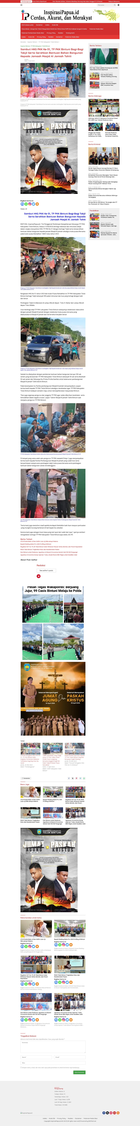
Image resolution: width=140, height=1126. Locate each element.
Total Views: (58, 1105)
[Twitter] (33, 204)
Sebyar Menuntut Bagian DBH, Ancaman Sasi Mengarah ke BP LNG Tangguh (69, 1)
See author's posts (46, 570)
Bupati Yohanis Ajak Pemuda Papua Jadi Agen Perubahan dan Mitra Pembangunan (109, 225)
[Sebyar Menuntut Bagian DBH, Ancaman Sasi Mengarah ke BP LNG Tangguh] (94, 84)
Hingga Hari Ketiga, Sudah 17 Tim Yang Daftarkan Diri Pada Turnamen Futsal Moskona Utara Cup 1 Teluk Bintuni (95, 134)
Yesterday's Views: (60, 1097)
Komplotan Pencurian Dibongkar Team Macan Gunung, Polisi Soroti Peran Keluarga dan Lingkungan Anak (103, 176)
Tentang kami (70, 33)
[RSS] (118, 1113)
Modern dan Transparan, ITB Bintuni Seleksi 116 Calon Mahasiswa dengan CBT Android (109, 216)
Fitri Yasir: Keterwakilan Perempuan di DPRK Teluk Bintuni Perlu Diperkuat (104, 69)
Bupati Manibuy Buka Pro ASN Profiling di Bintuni (35, 544)
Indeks (47, 25)
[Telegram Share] (80, 778)
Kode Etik (55, 25)
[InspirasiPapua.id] (70, 15)
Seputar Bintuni (25, 46)
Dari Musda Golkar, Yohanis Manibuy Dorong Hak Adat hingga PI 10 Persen (109, 75)
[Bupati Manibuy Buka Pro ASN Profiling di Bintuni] (53, 792)
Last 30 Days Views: (60, 1102)
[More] (37, 204)
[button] (115, 4)
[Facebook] (22, 204)
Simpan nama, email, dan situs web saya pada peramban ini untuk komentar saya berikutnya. (50, 1067)
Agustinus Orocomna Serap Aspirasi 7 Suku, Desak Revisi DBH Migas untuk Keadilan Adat (48, 555)
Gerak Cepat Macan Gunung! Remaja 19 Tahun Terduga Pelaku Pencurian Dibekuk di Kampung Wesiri (103, 169)
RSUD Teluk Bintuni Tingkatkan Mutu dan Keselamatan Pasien (39, 549)
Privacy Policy (51, 33)
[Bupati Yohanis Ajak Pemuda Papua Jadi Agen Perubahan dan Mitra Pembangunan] (94, 225)
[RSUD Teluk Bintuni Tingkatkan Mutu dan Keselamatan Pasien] (30, 813)
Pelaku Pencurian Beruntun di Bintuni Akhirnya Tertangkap (102, 196)
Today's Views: (59, 1094)
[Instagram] (29, 204)
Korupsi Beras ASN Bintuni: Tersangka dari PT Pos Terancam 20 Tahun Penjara (102, 203)
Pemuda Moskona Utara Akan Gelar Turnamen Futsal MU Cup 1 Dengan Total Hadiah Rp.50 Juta (111, 134)
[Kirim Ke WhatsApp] (84, 778)
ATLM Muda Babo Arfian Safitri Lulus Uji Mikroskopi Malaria (39, 541)
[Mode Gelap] (119, 5)
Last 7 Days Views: (60, 1099)
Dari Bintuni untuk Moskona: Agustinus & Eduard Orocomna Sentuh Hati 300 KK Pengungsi (49, 552)
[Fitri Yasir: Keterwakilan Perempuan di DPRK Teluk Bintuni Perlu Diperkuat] (104, 56)
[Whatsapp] (26, 204)
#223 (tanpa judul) (27, 25)
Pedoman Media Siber (96, 29)
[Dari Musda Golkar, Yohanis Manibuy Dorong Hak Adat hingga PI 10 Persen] (94, 76)
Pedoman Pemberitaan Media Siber (33, 33)
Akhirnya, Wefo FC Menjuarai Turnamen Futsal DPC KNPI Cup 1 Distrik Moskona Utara (103, 119)
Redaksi (60, 33)
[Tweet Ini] (72, 778)
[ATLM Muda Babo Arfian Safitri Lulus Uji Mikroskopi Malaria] (30, 792)
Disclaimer (39, 25)
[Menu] (21, 5)
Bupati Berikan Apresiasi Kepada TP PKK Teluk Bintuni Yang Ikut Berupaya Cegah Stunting (75, 757)
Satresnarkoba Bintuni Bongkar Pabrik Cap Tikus (102, 189)
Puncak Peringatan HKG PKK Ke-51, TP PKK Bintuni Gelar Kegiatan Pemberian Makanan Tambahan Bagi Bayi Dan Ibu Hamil (30, 759)
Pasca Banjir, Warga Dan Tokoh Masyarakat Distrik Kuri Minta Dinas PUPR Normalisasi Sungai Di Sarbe (54, 29)
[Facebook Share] (68, 778)
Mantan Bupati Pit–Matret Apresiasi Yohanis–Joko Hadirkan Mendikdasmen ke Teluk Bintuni (109, 234)
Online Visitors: (59, 1091)
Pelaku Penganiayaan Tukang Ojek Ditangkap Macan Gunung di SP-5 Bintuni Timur (103, 182)
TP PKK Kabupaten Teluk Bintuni (40, 46)
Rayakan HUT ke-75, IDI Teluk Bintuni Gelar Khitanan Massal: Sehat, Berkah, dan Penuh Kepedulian (51, 547)
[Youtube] (114, 1113)
